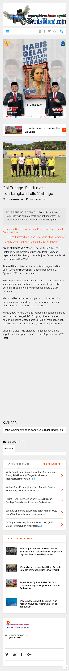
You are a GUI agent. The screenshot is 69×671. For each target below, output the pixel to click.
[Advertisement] (34, 381)
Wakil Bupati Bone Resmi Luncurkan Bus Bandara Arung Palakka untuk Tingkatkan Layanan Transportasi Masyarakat (41, 551)
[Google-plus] (55, 31)
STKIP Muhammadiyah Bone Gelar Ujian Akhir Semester (35, 237)
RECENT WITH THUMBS (19, 538)
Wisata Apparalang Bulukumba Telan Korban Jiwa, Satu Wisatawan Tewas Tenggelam (38, 604)
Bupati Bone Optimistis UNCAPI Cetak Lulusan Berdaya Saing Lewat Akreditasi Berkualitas (40, 585)
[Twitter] (49, 31)
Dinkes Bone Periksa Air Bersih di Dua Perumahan (31, 241)
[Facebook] (45, 31)
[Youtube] (40, 31)
